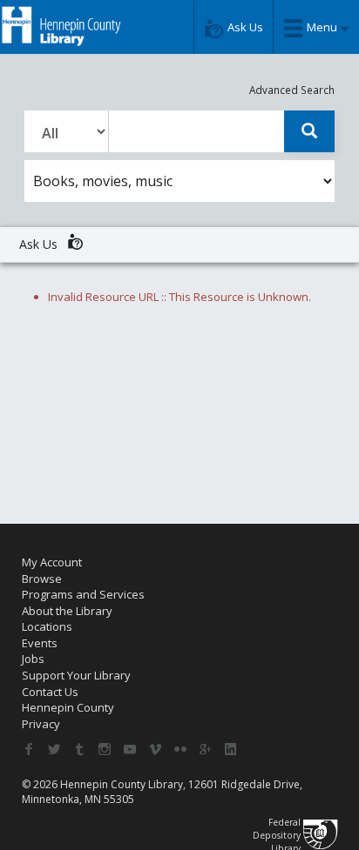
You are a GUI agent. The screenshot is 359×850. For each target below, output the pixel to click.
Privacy (41, 724)
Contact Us (50, 691)
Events (40, 643)
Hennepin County (68, 707)
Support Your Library (76, 675)
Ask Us (40, 244)
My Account (52, 562)
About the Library (67, 611)
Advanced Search (292, 90)
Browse (42, 578)
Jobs (33, 658)
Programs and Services (83, 594)
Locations (47, 626)
